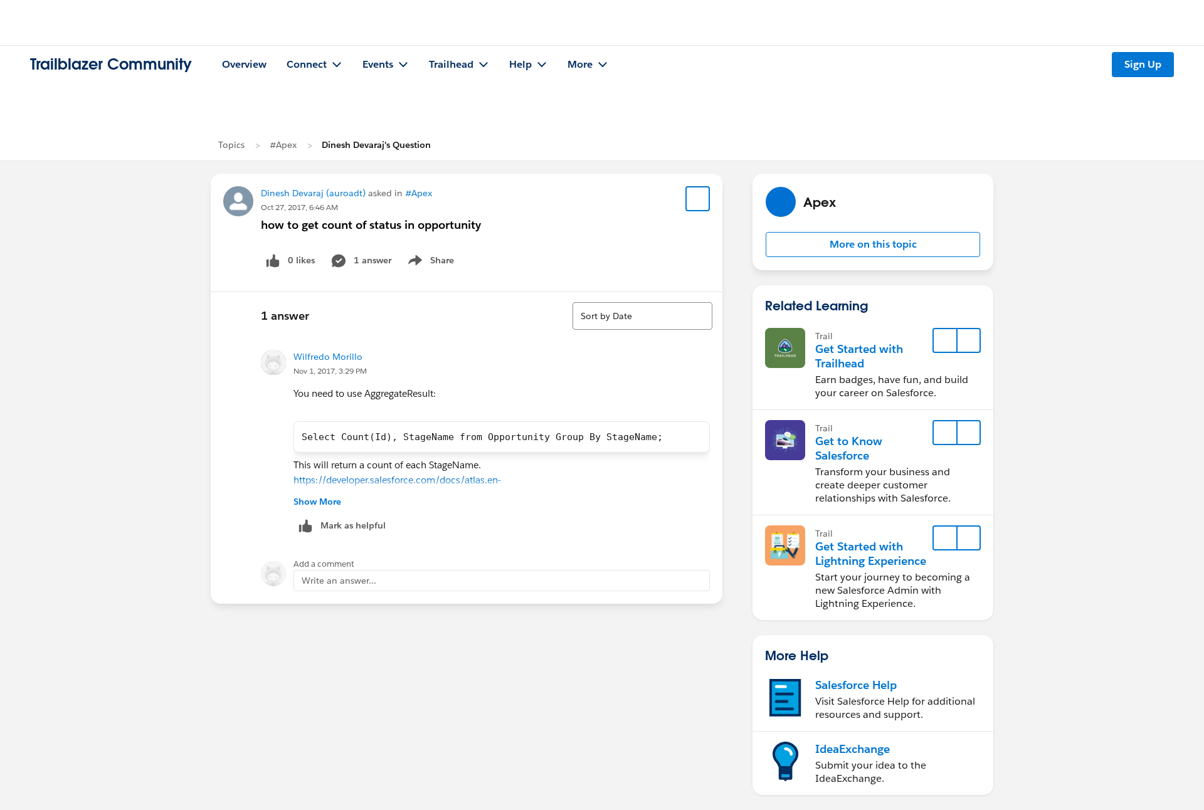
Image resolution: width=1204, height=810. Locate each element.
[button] (873, 244)
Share (429, 263)
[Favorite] (698, 198)
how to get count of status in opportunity (371, 225)
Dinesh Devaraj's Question (376, 144)
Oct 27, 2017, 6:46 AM (299, 207)
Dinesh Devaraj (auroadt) (313, 193)
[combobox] (642, 316)
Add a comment (323, 564)
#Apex (283, 144)
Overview (244, 64)
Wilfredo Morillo (327, 356)
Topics (231, 144)
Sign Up (1142, 64)
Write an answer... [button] (339, 580)
